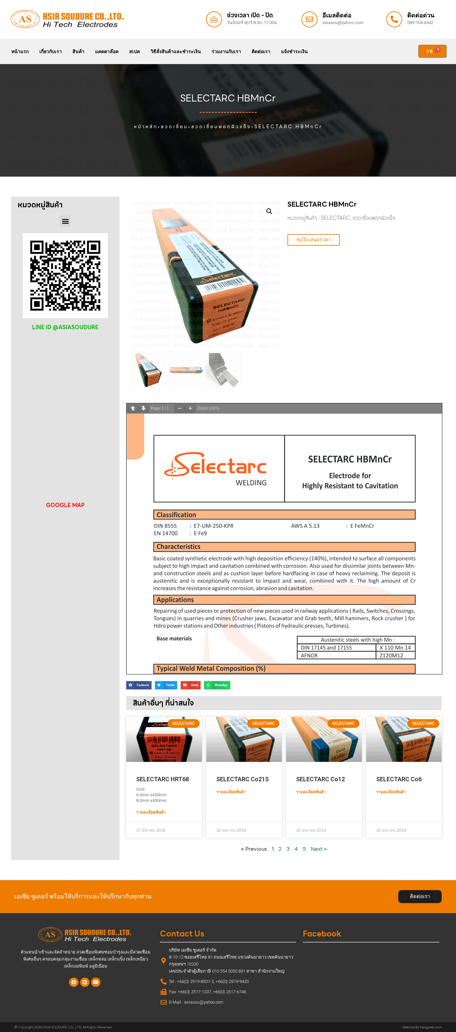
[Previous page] (133, 408)
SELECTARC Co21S (242, 779)
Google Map (65, 505)
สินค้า (78, 51)
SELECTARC (335, 218)
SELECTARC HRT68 (162, 779)
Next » (319, 849)
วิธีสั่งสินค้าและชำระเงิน (176, 51)
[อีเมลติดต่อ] (309, 19)
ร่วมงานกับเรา (226, 51)
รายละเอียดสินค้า (151, 812)
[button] (65, 220)
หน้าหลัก (146, 126)
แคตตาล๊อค (107, 51)
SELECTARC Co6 (399, 779)
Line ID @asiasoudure (65, 327)
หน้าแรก (20, 51)
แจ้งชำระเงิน (294, 51)
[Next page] (144, 408)
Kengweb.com (431, 1027)
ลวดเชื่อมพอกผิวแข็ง (221, 126)
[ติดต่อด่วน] (394, 19)
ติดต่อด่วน (420, 15)
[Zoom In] (190, 408)
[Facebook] (73, 982)
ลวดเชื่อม (174, 126)
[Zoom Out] (180, 408)
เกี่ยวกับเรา (50, 51)
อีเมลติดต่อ (337, 15)
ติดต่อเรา (261, 51)
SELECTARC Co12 (320, 779)
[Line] (84, 982)
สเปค (134, 51)
